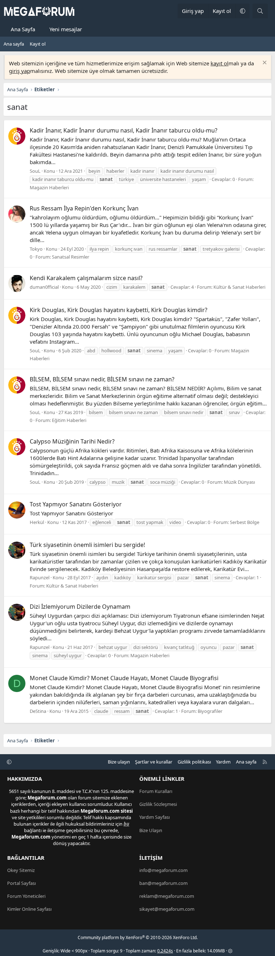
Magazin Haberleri (49, 187)
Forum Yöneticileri (26, 896)
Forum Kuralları (155, 791)
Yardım (223, 761)
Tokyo (36, 249)
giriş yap (19, 70)
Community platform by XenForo (138, 937)
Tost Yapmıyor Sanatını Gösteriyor (76, 504)
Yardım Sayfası (154, 817)
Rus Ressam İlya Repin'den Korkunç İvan (84, 208)
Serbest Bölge (244, 522)
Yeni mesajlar (65, 29)
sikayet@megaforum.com (166, 909)
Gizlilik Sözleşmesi (158, 804)
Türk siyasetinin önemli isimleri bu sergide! (87, 545)
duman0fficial (44, 287)
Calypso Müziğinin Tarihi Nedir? (72, 441)
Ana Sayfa (23, 29)
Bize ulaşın (119, 761)
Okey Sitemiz (21, 870)
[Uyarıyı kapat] (264, 63)
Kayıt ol (37, 44)
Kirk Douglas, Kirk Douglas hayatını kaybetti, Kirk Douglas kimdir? (118, 310)
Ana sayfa (14, 44)
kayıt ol (219, 63)
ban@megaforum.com (163, 883)
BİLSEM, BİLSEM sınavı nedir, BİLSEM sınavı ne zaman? (102, 379)
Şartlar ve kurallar (153, 761)
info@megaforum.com (163, 870)
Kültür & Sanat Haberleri (239, 287)
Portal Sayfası (21, 883)
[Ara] (260, 11)
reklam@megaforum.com (166, 896)
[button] (242, 11)
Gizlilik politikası (194, 761)
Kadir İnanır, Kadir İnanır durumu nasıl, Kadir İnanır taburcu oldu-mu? (123, 130)
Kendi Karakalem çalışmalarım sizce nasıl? (86, 278)
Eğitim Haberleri (69, 420)
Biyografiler (210, 711)
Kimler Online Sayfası (29, 909)
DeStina (38, 711)
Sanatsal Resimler (70, 257)
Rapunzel (39, 577)
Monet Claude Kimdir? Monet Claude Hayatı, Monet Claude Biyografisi (124, 678)
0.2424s (165, 951)
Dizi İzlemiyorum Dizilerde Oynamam (80, 607)
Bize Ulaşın (150, 830)
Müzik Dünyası (239, 482)
